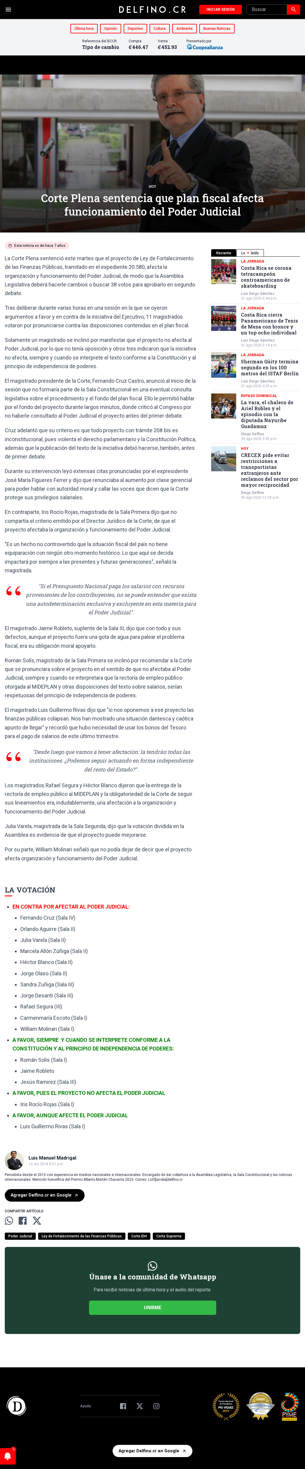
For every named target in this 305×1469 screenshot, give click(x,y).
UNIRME (152, 1307)
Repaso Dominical (259, 396)
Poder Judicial (20, 1236)
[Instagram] (156, 1406)
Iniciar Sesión (220, 9)
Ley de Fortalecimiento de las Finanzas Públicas (82, 1236)
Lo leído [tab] (250, 253)
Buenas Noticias (217, 29)
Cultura (160, 29)
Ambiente (184, 29)
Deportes (135, 29)
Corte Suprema (168, 1236)
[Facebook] (123, 1406)
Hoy (152, 187)
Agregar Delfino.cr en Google (41, 1195)
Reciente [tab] (223, 253)
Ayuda (85, 1406)
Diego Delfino (252, 434)
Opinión (110, 29)
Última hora (84, 29)
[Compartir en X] (37, 1220)
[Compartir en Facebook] (22, 1220)
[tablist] (255, 253)
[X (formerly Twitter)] (139, 1406)
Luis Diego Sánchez (258, 294)
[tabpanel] (255, 379)
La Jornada (252, 261)
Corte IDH (139, 1236)
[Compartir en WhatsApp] (9, 1221)
